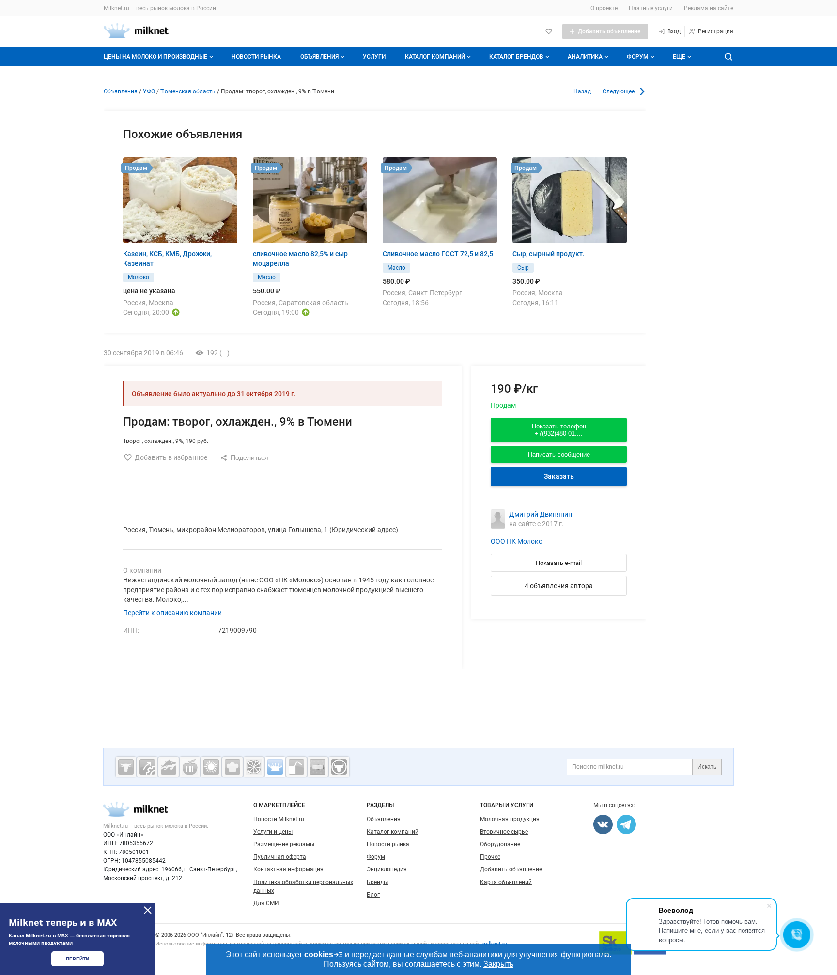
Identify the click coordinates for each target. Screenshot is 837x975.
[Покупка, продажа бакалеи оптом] (318, 767)
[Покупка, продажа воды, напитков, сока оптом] (296, 767)
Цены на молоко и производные (155, 56)
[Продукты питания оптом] (190, 767)
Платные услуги (651, 8)
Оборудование (500, 844)
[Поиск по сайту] (728, 56)
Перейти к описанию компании (172, 613)
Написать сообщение (559, 454)
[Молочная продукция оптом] (275, 767)
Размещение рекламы (283, 844)
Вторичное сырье (504, 831)
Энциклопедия (387, 869)
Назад (582, 91)
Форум (638, 56)
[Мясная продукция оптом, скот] (126, 767)
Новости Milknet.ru (278, 819)
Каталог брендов (516, 56)
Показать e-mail (559, 562)
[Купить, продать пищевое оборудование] (147, 767)
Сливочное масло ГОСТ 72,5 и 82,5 (438, 254)
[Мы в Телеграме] (626, 824)
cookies (318, 954)
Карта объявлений (506, 882)
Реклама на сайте (708, 8)
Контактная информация (288, 869)
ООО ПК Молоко (516, 541)
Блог (373, 894)
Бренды (377, 882)
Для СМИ (266, 903)
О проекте (604, 8)
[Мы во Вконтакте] (603, 824)
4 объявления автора (559, 586)
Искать (707, 766)
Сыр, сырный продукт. (548, 254)
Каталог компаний (435, 56)
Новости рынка (256, 56)
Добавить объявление (511, 869)
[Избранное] (549, 31)
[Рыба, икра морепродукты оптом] (168, 767)
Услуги (374, 56)
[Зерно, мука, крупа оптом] (211, 767)
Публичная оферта (279, 856)
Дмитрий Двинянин (540, 514)
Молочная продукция (510, 819)
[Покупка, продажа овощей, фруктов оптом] (254, 767)
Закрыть (498, 964)
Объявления (319, 56)
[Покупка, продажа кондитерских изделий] (232, 767)
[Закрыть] (148, 910)
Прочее (490, 856)
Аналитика (585, 56)
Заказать (559, 476)
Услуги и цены (273, 831)
